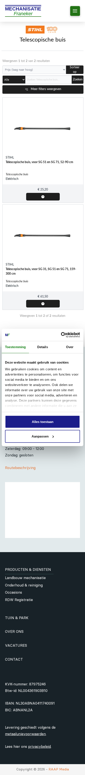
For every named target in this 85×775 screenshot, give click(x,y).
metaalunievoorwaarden (25, 734)
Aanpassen (40, 436)
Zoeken (78, 79)
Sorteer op (75, 69)
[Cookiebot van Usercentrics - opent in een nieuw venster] (61, 335)
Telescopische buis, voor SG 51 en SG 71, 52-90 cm (39, 162)
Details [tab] (42, 347)
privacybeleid (39, 746)
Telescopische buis (17, 174)
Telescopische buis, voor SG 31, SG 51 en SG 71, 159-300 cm (41, 271)
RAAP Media (59, 769)
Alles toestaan (42, 422)
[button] (75, 11)
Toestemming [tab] (15, 347)
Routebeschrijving (20, 468)
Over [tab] (69, 347)
